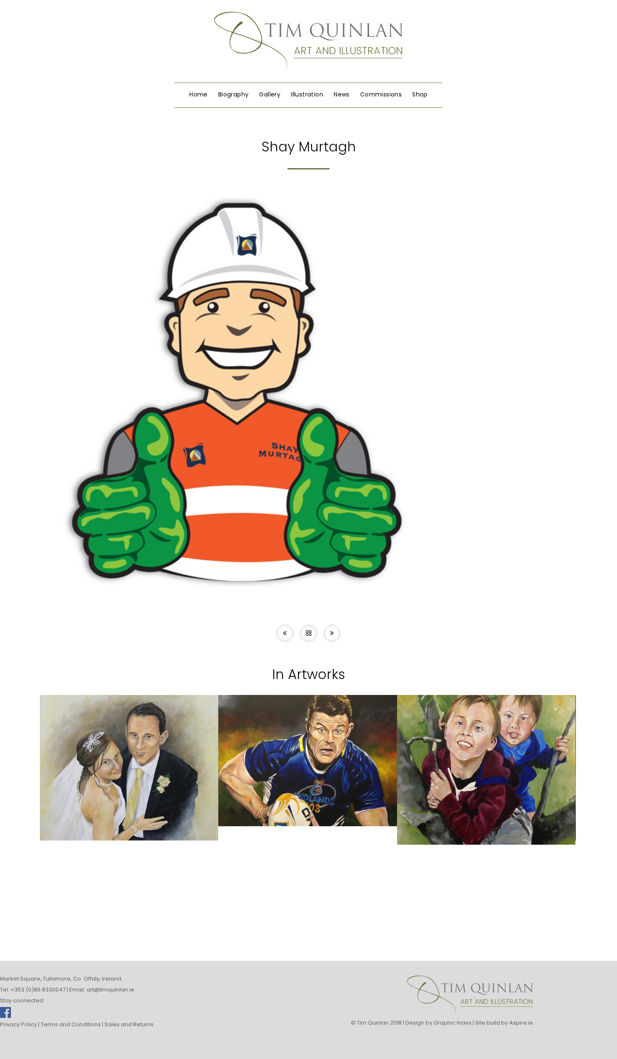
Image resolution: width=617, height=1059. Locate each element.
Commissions (381, 94)
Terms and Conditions (71, 1024)
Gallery (269, 94)
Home (198, 94)
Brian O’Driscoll (307, 807)
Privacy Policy (18, 1024)
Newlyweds (129, 821)
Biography (233, 94)
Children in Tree (486, 825)
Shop (420, 94)
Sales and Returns (129, 1024)
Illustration (307, 94)
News (342, 94)
